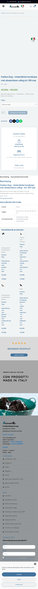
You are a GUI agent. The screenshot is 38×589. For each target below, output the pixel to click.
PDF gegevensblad (6, 198)
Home (3, 13)
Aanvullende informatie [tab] (19, 177)
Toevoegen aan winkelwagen (18, 112)
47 (17, 213)
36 (30, 211)
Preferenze (19, 584)
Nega (19, 579)
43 (35, 211)
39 (32, 211)
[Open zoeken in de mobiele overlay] (31, 6)
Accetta (19, 574)
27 (23, 211)
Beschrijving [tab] (4, 177)
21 (18, 211)
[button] (35, 564)
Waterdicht (20, 221)
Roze (18, 207)
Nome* (5, 544)
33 (28, 211)
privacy (23, 557)
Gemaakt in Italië (22, 217)
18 (17, 211)
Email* (5, 551)
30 (25, 211)
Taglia (3, 100)
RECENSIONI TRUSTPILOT (19, 349)
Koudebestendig (22, 219)
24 (21, 211)
